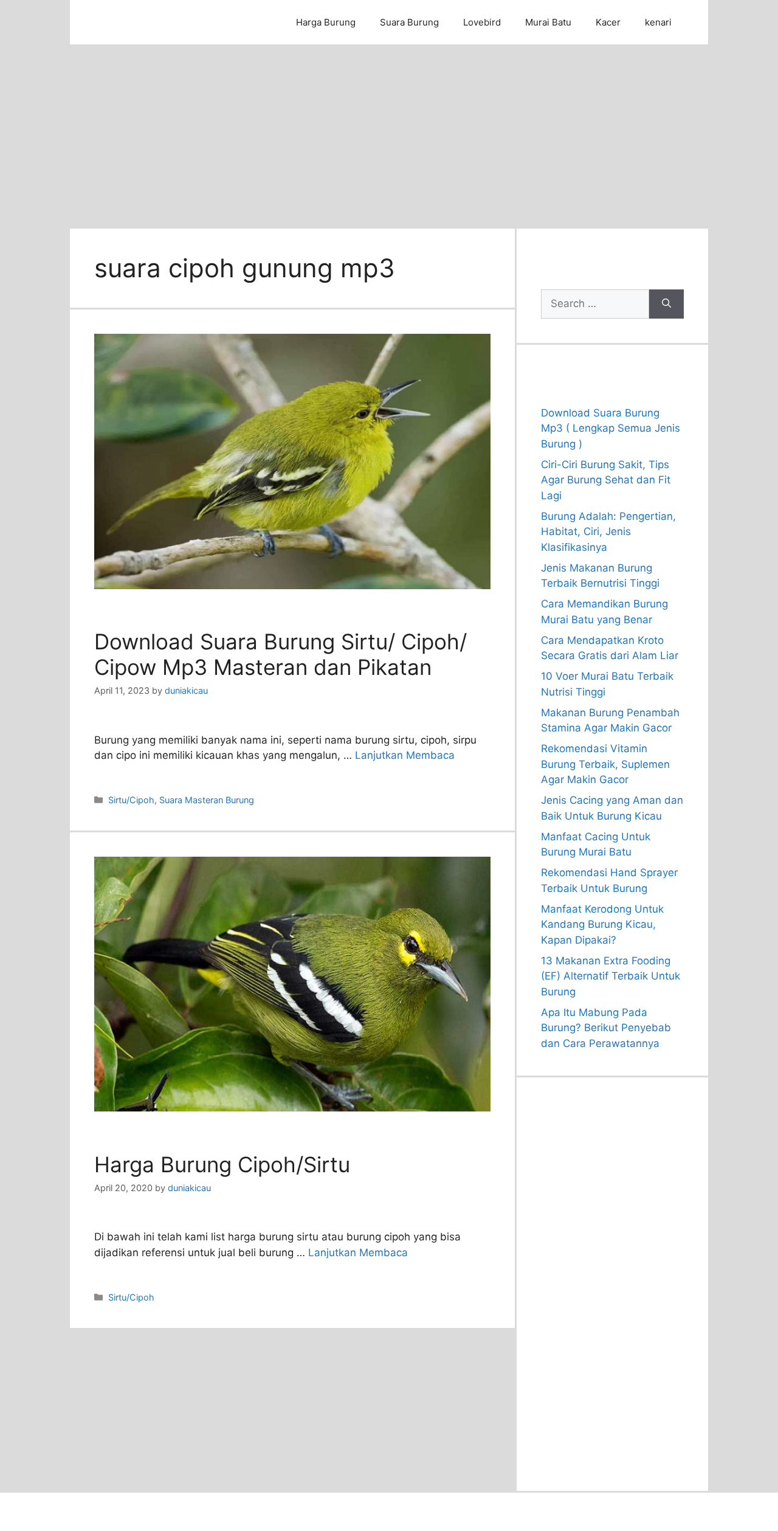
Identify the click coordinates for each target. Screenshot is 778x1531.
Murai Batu (548, 22)
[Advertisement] (389, 135)
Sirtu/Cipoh (131, 800)
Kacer (608, 22)
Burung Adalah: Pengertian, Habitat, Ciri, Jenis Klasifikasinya (608, 531)
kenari (658, 22)
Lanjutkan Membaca (405, 755)
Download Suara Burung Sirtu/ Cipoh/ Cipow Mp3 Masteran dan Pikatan (280, 654)
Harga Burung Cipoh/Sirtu (222, 1164)
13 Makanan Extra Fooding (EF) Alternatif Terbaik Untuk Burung (610, 976)
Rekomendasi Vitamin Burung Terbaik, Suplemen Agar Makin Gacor (605, 764)
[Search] (666, 304)
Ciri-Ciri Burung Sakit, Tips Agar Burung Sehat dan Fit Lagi (605, 480)
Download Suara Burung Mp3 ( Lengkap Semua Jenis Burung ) (610, 428)
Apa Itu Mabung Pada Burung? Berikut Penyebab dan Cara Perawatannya (606, 1027)
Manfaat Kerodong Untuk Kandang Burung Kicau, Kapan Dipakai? (602, 924)
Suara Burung (409, 22)
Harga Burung (326, 22)
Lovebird (482, 22)
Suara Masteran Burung (206, 800)
